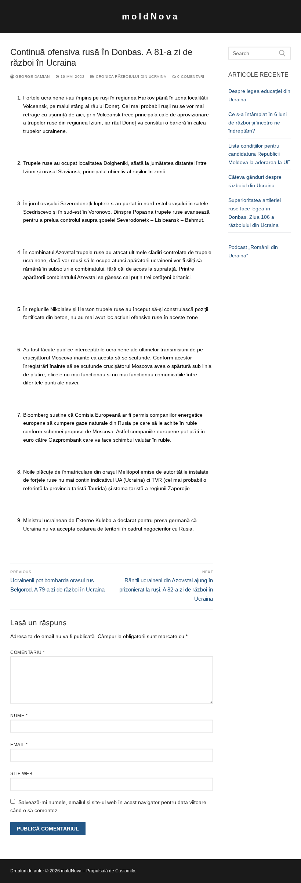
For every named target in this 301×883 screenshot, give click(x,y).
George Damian (32, 77)
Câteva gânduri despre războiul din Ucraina (255, 181)
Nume (19, 715)
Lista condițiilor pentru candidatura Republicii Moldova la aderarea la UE (259, 154)
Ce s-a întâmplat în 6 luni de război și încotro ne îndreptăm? (257, 122)
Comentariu (27, 652)
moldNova (150, 16)
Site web (21, 773)
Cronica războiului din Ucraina (130, 77)
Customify (125, 870)
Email (19, 744)
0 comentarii (191, 77)
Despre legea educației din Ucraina (259, 95)
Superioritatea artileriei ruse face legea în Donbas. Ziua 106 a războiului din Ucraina (254, 212)
